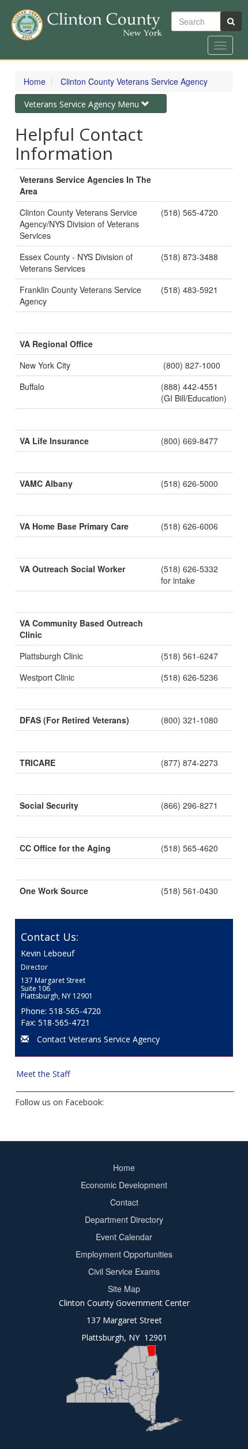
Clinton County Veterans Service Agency (134, 81)
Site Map (124, 1288)
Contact (124, 1202)
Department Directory (124, 1219)
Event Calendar (124, 1236)
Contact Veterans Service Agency (98, 1039)
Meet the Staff (43, 1073)
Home (35, 81)
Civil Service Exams (124, 1271)
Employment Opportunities (124, 1254)
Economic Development (124, 1185)
